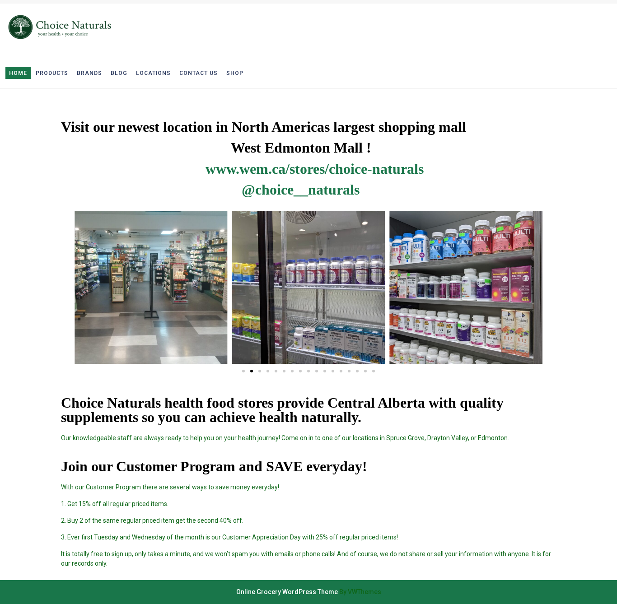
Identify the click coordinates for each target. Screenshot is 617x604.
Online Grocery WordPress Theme (287, 591)
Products (52, 73)
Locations (153, 73)
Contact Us (198, 73)
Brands (89, 73)
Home (18, 73)
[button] (243, 371)
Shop (234, 73)
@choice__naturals (301, 189)
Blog (119, 73)
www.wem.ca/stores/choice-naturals (315, 169)
